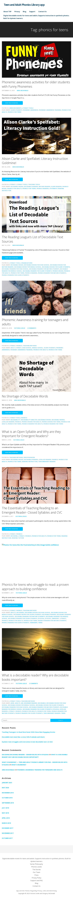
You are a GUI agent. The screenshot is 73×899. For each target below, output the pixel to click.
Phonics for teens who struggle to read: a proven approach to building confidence (35, 586)
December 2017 (7, 828)
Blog (24, 11)
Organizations (26, 263)
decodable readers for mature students (44, 269)
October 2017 (7, 838)
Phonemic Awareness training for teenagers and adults (39, 770)
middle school (37, 347)
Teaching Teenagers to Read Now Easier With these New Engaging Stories (28, 732)
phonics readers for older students (15, 275)
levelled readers (8, 422)
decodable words (58, 419)
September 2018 (8, 803)
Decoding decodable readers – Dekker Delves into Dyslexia (25, 754)
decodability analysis (29, 419)
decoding (14, 536)
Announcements (15, 108)
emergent (55, 618)
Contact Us (42, 11)
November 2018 (8, 793)
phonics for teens (14, 112)
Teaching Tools (34, 184)
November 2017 (8, 833)
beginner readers (30, 703)
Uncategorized (29, 457)
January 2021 (7, 782)
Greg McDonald (22, 90)
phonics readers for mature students (52, 273)
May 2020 (5, 788)
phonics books (58, 271)
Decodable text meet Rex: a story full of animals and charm (23, 737)
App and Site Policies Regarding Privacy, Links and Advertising (36, 891)
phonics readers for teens (53, 424)
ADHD (12, 703)
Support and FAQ (36, 880)
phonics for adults (14, 188)
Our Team (36, 872)
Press (36, 875)
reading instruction (30, 461)
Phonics (19, 345)
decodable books (17, 186)
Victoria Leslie (19, 328)
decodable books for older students (56, 267)
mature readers (44, 186)
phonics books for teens (51, 422)
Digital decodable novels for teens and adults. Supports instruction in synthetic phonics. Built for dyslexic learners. (36, 16)
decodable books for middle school (27, 267)
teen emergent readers (46, 461)
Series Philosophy (36, 864)
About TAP (7, 11)
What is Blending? (19, 765)
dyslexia (41, 618)
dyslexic (48, 618)
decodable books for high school (36, 265)
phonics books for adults (31, 422)
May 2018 (5, 813)
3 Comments (33, 683)
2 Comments (31, 328)
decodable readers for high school (15, 269)
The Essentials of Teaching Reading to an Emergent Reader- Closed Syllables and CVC (32, 510)
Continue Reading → (12, 103)
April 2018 (6, 818)
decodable (20, 612)
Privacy (17, 11)
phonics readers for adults (32, 424)
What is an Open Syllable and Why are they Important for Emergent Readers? (31, 433)
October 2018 (7, 798)
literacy (21, 536)
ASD (22, 703)
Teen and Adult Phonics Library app (24, 4)
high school (26, 347)
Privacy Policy (36, 878)
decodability (15, 419)
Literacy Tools (27, 108)
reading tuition (18, 538)
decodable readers (31, 186)
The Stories (36, 869)
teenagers (33, 622)
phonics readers (43, 188)
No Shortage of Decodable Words (25, 396)
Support (32, 11)
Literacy (12, 184)
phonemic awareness (30, 110)
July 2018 (5, 808)
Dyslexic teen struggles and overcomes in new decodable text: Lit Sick (27, 742)
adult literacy (16, 347)
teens (40, 622)
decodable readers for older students (37, 271)
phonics (18, 422)
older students (16, 110)
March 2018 (6, 823)
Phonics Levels (36, 867)
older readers (56, 186)
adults (13, 612)
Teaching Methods (30, 345)
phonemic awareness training (50, 110)
